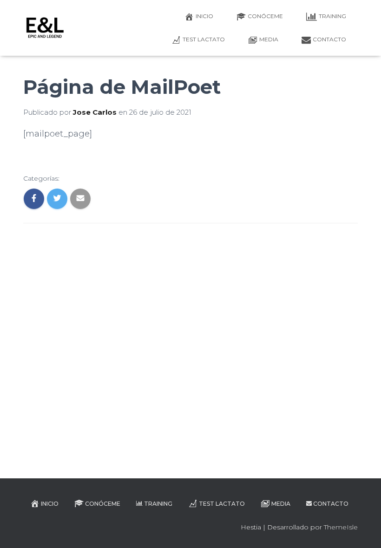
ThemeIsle (341, 527)
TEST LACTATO (204, 39)
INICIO (204, 16)
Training (332, 16)
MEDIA (268, 39)
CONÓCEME (265, 16)
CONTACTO (329, 39)
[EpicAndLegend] (44, 27)
